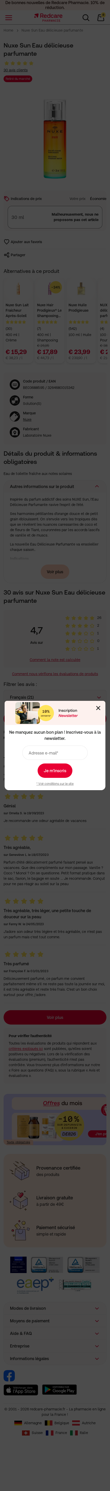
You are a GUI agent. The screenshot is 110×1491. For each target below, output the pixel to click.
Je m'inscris (55, 770)
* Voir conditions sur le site (54, 784)
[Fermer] (98, 708)
